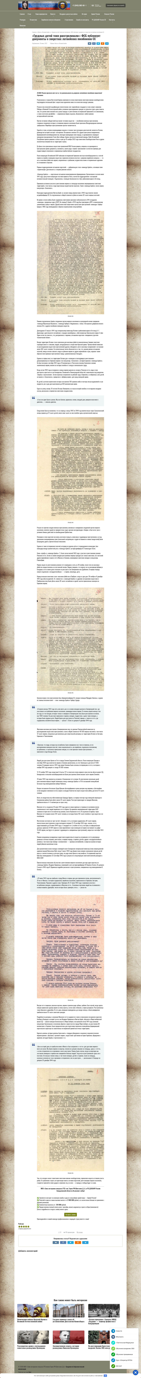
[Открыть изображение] (44, 5)
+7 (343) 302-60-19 (79, 5)
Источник (80, 1232)
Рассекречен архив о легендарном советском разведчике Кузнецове (31, 1347)
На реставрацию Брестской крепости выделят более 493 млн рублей (103, 1347)
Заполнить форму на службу (115, 5)
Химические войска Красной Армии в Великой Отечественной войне (32, 1320)
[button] (135, 1372)
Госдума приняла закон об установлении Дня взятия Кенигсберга (68, 1320)
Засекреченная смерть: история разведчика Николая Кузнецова (66, 1347)
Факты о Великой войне (61, 43)
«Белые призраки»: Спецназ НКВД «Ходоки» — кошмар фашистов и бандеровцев (102, 1321)
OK (105, 1376)
